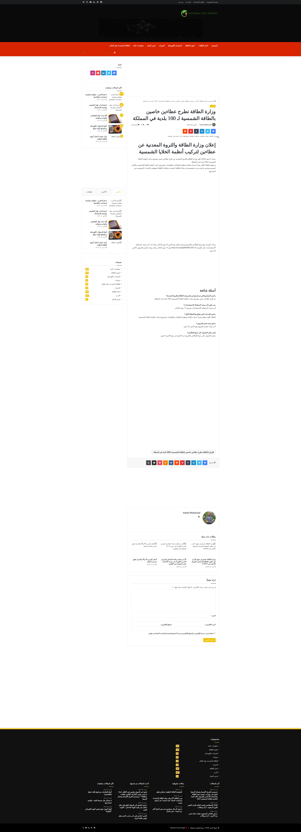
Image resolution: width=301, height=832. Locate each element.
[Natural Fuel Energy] (199, 13)
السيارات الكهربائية (175, 45)
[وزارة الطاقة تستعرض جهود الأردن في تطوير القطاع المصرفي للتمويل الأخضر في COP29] (203, 549)
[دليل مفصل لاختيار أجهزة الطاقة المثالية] (115, 139)
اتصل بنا (188, 2)
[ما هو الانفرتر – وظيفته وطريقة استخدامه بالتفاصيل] (115, 97)
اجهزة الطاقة (190, 45)
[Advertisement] (127, 23)
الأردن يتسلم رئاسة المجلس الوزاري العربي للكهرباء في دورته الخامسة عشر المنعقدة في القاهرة (173, 561)
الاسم (213, 616)
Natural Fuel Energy (177, 828)
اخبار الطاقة (203, 45)
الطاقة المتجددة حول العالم (120, 45)
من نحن (180, 2)
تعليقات (89, 192)
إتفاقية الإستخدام (198, 2)
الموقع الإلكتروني (166, 624)
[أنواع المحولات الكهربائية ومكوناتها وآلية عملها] (115, 129)
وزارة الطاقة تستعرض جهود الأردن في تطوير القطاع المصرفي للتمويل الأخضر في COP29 (204, 561)
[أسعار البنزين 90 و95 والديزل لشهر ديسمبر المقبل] (144, 549)
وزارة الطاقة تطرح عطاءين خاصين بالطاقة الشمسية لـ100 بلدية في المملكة (183, 452)
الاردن (196, 101)
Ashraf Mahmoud (205, 125)
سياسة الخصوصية (212, 2)
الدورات (162, 45)
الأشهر (118, 192)
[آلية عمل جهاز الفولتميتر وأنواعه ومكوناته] (115, 118)
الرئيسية (215, 45)
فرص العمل (151, 45)
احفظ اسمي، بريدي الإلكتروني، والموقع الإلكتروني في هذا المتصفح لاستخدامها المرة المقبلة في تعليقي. (181, 633)
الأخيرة (103, 192)
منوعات (117, 280)
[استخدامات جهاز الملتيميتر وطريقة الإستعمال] (115, 108)
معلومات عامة (138, 45)
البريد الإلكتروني (210, 624)
